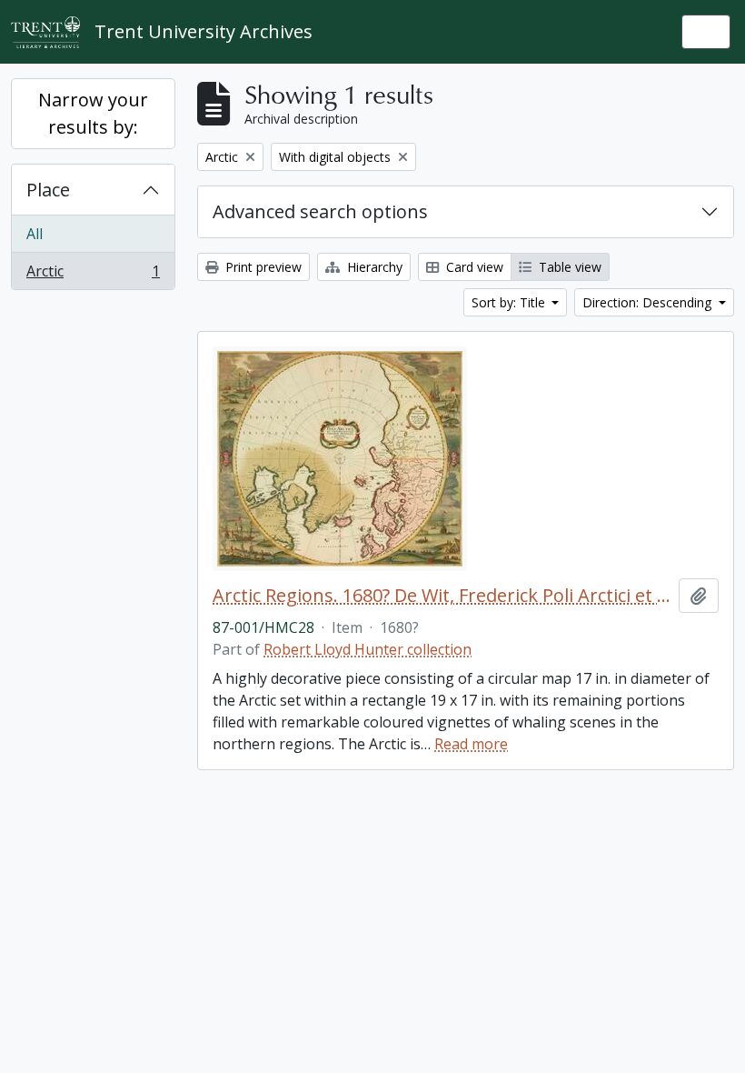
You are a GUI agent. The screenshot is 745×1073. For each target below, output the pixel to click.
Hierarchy (372, 267)
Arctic (92, 275)
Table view (568, 267)
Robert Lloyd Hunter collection (367, 649)
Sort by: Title (510, 302)
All (34, 234)
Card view (472, 267)
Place (48, 189)
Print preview (262, 267)
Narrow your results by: (93, 113)
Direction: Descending (648, 302)
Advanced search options (320, 211)
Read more (471, 744)
